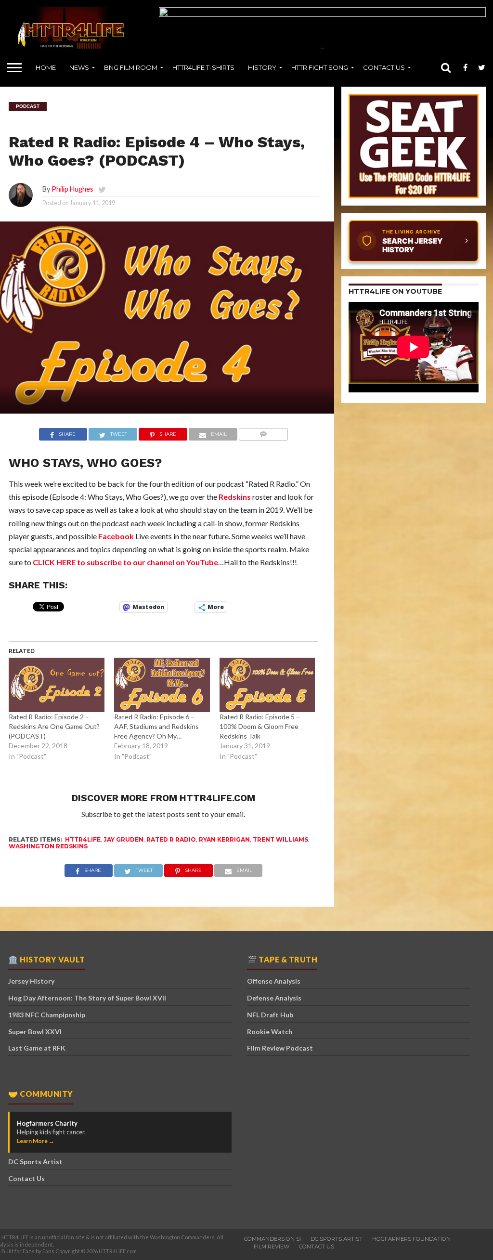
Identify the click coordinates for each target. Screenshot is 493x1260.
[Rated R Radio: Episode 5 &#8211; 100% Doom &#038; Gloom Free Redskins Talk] (267, 685)
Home (46, 67)
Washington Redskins (48, 846)
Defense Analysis (274, 998)
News (79, 67)
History (262, 67)
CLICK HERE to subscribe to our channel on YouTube (125, 562)
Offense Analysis (273, 981)
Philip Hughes (72, 189)
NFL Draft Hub (270, 1015)
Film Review (271, 1246)
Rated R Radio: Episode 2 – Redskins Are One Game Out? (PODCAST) (54, 726)
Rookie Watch (269, 1031)
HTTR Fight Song (319, 67)
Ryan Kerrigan (224, 839)
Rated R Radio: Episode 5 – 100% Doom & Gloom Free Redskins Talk (260, 726)
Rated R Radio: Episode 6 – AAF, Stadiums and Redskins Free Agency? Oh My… (156, 726)
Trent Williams (280, 839)
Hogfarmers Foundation (411, 1238)
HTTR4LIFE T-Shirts (203, 67)
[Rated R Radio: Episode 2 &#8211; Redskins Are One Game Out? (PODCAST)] (56, 685)
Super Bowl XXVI (35, 1031)
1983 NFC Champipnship (46, 1015)
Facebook (116, 536)
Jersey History (31, 981)
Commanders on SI (272, 1238)
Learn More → (35, 1140)
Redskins (235, 496)
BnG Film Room (130, 67)
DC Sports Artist (35, 1161)
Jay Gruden (123, 839)
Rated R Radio (171, 839)
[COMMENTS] (263, 434)
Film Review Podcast (280, 1048)
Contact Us (384, 67)
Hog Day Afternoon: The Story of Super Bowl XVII (87, 998)
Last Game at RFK (36, 1048)
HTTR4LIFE (83, 839)
